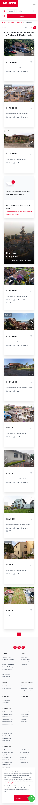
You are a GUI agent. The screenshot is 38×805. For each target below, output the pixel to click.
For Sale (19, 22)
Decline (18, 798)
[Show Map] (34, 27)
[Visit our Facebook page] (15, 647)
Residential (11, 22)
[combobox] (27, 11)
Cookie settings (8, 798)
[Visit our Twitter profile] (19, 647)
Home (3, 22)
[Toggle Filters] (4, 16)
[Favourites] (31, 62)
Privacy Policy (11, 783)
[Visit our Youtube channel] (23, 647)
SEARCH (21, 16)
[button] (16, 11)
